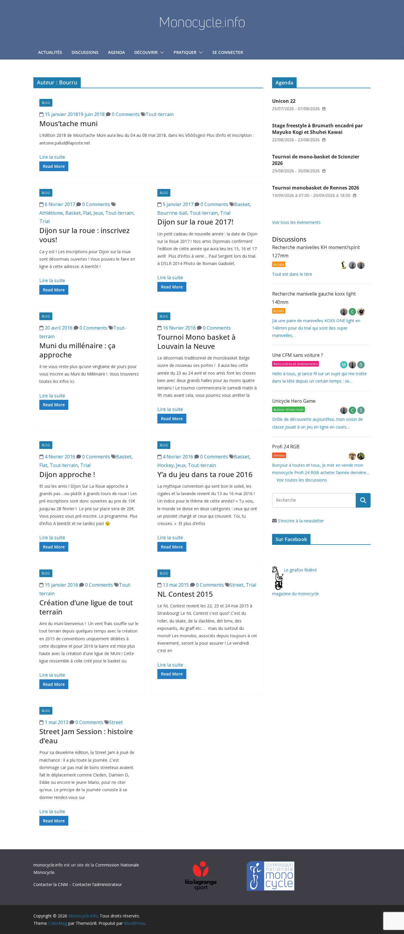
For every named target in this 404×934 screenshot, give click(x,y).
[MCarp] (344, 364)
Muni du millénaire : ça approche (77, 350)
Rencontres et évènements (295, 364)
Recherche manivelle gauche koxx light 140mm (314, 298)
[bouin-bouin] (361, 311)
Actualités (50, 52)
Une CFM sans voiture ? (297, 355)
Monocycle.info (202, 22)
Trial (44, 221)
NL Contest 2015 (185, 594)
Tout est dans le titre (292, 274)
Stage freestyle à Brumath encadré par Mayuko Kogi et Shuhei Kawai (317, 128)
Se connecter (227, 52)
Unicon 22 (283, 101)
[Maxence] (353, 265)
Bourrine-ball (172, 213)
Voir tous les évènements (296, 222)
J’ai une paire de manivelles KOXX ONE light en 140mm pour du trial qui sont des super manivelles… (316, 328)
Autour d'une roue (288, 409)
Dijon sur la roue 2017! (195, 222)
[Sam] (361, 364)
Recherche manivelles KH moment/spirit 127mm (316, 251)
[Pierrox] (361, 456)
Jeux (98, 213)
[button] (161, 52)
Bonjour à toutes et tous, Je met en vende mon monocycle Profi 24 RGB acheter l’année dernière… (320, 468)
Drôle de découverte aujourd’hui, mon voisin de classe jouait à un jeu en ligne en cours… (317, 422)
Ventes (279, 455)
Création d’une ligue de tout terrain (86, 607)
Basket (73, 213)
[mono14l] (361, 265)
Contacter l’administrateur (97, 884)
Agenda (116, 52)
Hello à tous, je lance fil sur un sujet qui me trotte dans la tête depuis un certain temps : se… (319, 377)
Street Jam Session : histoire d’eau (86, 735)
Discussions (85, 52)
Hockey (165, 465)
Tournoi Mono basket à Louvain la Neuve (196, 341)
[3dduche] (344, 265)
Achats (279, 264)
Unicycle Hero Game (294, 401)
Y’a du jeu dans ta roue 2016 (205, 474)
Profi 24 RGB (285, 447)
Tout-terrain (160, 114)
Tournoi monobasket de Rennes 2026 (315, 187)
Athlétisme (51, 213)
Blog (46, 103)
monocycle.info (48, 865)
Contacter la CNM (50, 884)
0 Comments (125, 114)
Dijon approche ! (67, 474)
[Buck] (353, 456)
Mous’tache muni (68, 123)
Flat (87, 213)
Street (236, 585)
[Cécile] (353, 311)
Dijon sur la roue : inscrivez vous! (84, 234)
